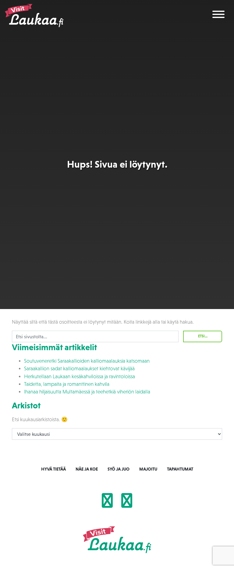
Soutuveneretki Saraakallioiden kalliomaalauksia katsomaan (87, 361)
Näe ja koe (87, 469)
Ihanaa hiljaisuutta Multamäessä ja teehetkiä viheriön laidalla (87, 392)
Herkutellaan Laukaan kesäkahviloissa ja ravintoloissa (79, 376)
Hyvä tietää (53, 469)
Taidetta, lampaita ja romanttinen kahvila (66, 384)
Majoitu (148, 469)
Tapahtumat (180, 469)
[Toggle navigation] (218, 15)
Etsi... (202, 336)
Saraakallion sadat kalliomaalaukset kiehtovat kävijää (79, 369)
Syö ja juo (118, 469)
